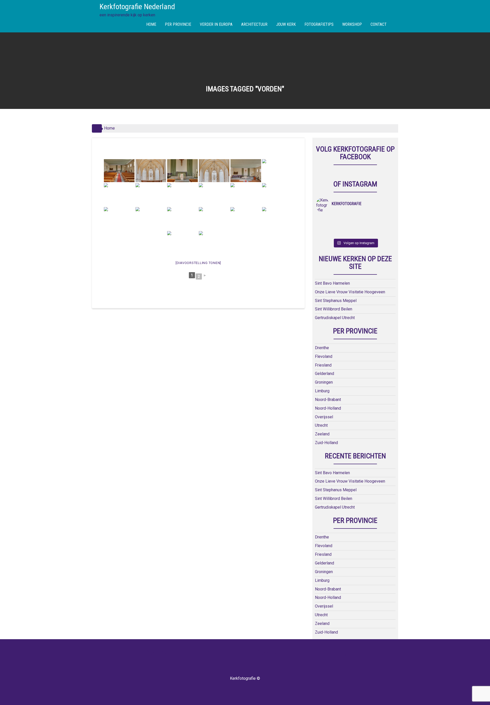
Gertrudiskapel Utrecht (335, 317)
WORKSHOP (352, 24)
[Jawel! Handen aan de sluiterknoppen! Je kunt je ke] (326, 226)
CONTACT (379, 24)
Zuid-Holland (326, 442)
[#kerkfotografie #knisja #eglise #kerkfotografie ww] (345, 233)
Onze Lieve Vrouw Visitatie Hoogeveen (350, 291)
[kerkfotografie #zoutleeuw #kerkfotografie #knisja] (326, 220)
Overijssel (324, 416)
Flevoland (323, 356)
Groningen (324, 382)
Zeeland (322, 434)
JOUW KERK (286, 24)
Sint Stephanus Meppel (336, 300)
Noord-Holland (328, 408)
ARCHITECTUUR (254, 24)
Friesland (323, 365)
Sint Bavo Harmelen (332, 283)
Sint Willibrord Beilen (333, 309)
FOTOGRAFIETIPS (319, 24)
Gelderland (324, 373)
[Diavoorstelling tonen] (198, 263)
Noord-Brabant (328, 399)
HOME (151, 24)
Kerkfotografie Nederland (137, 6)
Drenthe (322, 347)
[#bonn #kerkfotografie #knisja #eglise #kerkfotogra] (345, 226)
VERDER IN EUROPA (216, 24)
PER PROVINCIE (178, 24)
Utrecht (321, 425)
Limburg (322, 390)
